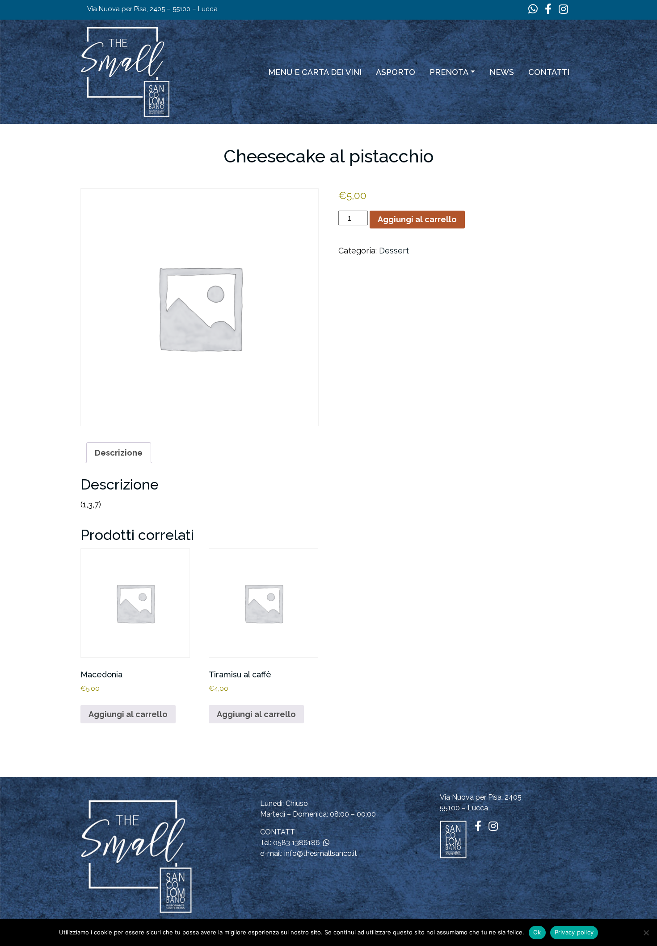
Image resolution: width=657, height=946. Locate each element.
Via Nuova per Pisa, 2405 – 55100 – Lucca (152, 9)
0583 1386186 (296, 842)
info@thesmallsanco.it (320, 853)
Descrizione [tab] (119, 452)
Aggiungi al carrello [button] (128, 714)
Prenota (449, 72)
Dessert (394, 250)
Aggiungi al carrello (417, 219)
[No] (645, 932)
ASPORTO (395, 72)
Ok (537, 932)
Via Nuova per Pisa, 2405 (481, 797)
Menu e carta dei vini (315, 72)
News (501, 72)
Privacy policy (574, 932)
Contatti (548, 72)
